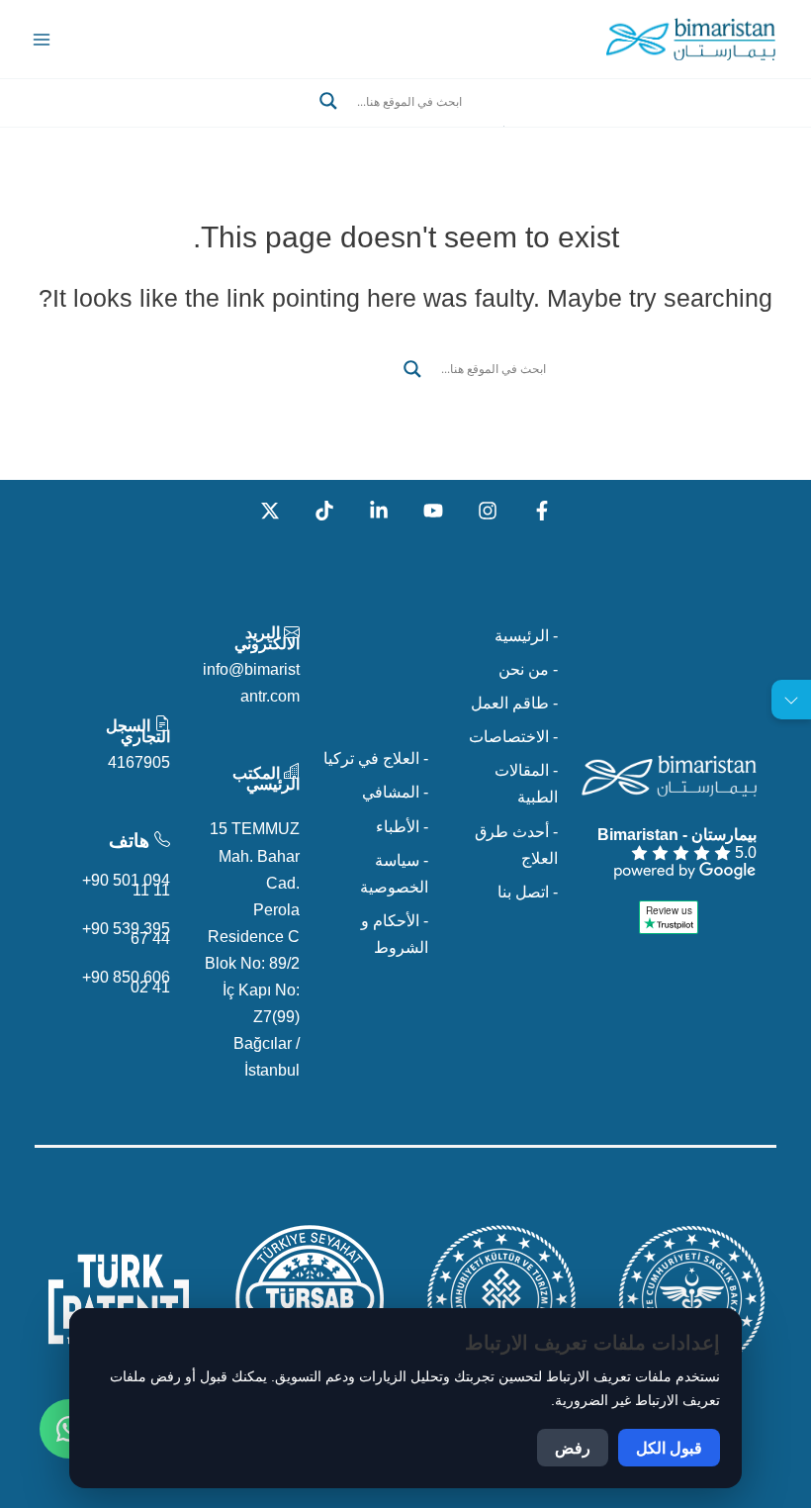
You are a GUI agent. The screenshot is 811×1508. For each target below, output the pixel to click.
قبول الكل (669, 1448)
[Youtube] (433, 510)
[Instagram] (487, 510)
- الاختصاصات (513, 736)
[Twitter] (270, 510)
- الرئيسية (526, 635)
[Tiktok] (324, 510)
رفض (572, 1448)
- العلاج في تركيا (375, 758)
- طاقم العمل (514, 702)
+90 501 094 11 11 (126, 885)
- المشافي (395, 792)
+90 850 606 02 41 (126, 981)
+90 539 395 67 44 (126, 933)
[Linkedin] (379, 510)
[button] (405, 125)
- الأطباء (402, 826)
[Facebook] (542, 510)
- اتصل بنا (527, 891)
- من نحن (528, 669)
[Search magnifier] (328, 101)
